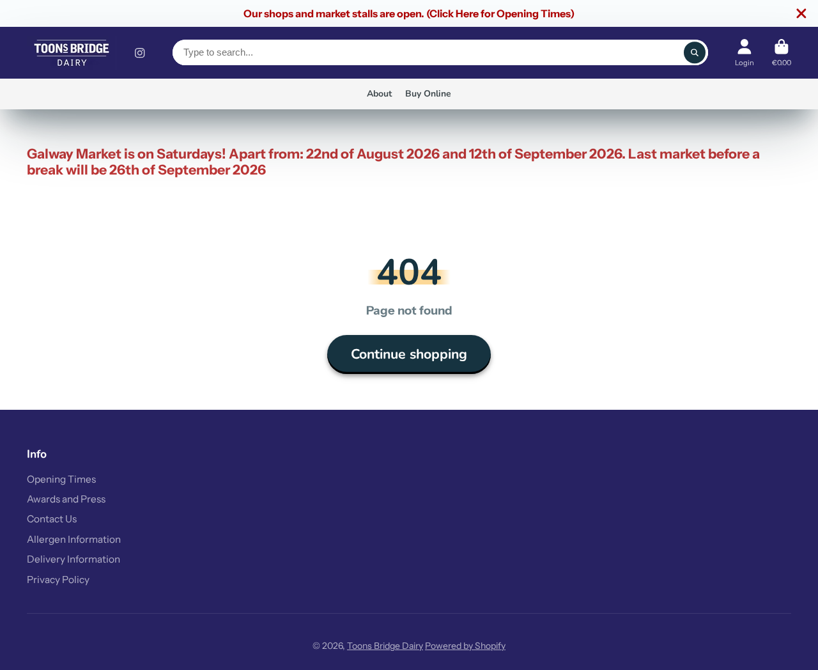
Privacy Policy (58, 579)
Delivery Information (73, 559)
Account (744, 52)
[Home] (71, 53)
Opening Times (61, 479)
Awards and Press (66, 499)
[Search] (695, 52)
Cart (781, 52)
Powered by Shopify (465, 645)
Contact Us (52, 519)
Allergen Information (74, 539)
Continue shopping (409, 354)
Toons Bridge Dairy (385, 645)
